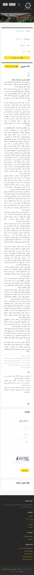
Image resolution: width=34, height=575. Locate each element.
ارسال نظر (24, 470)
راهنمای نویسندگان (28, 536)
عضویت (31, 516)
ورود (5, 4)
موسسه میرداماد (20, 570)
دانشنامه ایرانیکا (29, 551)
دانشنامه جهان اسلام (27, 559)
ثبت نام (12, 4)
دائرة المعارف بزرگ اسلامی (26, 548)
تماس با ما (30, 524)
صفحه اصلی (30, 18)
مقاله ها (24, 18)
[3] (29, 367)
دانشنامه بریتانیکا (28, 554)
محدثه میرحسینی (20, 31)
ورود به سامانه (29, 519)
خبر (32, 522)
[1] (29, 356)
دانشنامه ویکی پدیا (28, 556)
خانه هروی (19, 18)
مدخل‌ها (31, 539)
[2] (29, 358)
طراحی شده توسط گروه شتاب (8, 569)
